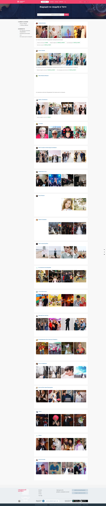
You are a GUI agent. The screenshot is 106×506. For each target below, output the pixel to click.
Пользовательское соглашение (41, 504)
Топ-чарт (40, 495)
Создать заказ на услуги (79, 493)
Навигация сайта (59, 490)
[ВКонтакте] (104, 249)
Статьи (56, 1)
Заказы (52, 1)
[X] (104, 254)
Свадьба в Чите (21, 18)
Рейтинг (61, 1)
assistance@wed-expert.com (52, 501)
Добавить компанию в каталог (62, 491)
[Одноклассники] (104, 252)
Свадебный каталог (29, 18)
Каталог (40, 490)
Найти (66, 14)
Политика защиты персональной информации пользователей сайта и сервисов (65, 504)
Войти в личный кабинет (79, 490)
